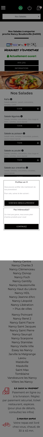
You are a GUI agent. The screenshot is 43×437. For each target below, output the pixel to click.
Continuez (21, 226)
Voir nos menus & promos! (21, 203)
